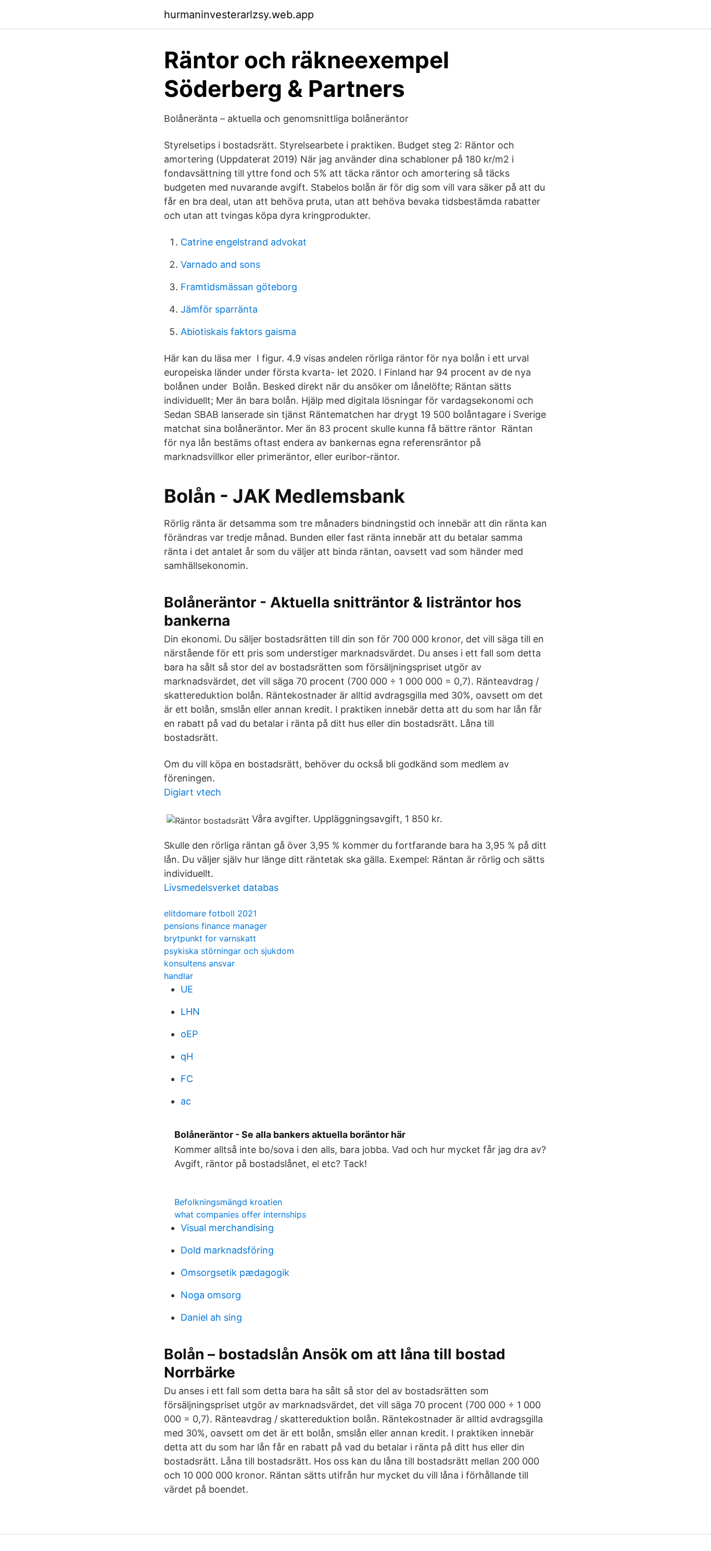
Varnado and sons (220, 264)
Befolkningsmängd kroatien (228, 1202)
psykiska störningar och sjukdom (229, 951)
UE (187, 989)
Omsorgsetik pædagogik (235, 1272)
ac (186, 1101)
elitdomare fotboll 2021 (210, 913)
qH (187, 1056)
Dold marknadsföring (227, 1250)
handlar (178, 976)
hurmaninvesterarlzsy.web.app (239, 14)
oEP (189, 1033)
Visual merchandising (227, 1227)
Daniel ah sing (211, 1317)
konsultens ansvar (199, 963)
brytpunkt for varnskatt (210, 938)
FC (187, 1078)
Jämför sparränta (219, 309)
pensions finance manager (215, 926)
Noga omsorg (211, 1294)
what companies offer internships (240, 1214)
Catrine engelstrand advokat (244, 242)
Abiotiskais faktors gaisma (238, 331)
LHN (190, 1011)
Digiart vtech (192, 792)
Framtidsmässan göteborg (239, 286)
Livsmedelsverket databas (221, 887)
